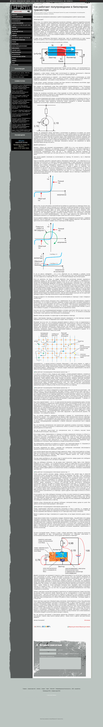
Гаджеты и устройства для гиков (21, 25)
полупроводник (72, 12)
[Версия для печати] (73, 626)
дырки (66, 12)
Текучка (14, 27)
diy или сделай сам (17, 31)
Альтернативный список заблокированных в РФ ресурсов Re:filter (21, 115)
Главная (14, 1)
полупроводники (81, 12)
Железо (14, 60)
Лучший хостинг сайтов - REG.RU (21, 72)
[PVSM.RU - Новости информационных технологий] (22, 7)
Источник (87, 620)
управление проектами (18, 39)
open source (15, 48)
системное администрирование (21, 37)
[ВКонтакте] (43, 626)
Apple (37, 1)
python (14, 41)
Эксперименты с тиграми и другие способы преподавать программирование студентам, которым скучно (21, 86)
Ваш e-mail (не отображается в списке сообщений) (68, 653)
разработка (15, 44)
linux (13, 62)
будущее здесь (16, 50)
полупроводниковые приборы (41, 13)
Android (28, 1)
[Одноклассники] (46, 626)
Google (33, 1)
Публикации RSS (47, 690)
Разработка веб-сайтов (18, 56)
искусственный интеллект (19, 46)
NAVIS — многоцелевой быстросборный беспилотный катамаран (20, 92)
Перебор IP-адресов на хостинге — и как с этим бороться (21, 111)
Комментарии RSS (56, 690)
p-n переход (50, 12)
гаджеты (14, 33)
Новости (14, 14)
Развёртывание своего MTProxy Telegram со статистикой (22, 130)
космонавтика (16, 54)
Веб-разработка (16, 52)
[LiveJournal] (50, 626)
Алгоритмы (15, 64)
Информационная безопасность (54, 1)
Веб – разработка (68, 1)
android (14, 35)
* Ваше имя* (60, 649)
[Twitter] (44, 626)
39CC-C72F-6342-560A (18, 77)
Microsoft (42, 1)
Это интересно (16, 21)
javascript (15, 29)
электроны (51, 13)
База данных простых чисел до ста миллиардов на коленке (21, 107)
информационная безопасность (21, 19)
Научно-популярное (17, 23)
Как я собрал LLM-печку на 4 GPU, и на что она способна (20, 96)
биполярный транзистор (59, 12)
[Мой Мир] (48, 626)
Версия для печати (85, 626)
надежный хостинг (21, 141)
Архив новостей (21, 1)
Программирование (17, 16)
